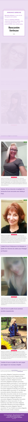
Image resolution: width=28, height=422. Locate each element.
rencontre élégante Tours (8, 378)
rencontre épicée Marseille (9, 392)
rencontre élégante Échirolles (9, 388)
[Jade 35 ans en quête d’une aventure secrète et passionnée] (14, 276)
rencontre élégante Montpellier (10, 399)
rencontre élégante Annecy (14, 380)
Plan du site (14, 418)
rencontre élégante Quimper (9, 381)
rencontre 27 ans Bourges (18, 390)
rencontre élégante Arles (15, 376)
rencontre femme (14, 370)
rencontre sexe (20, 371)
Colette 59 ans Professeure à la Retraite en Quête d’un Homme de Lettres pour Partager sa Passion (14, 249)
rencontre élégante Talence (14, 406)
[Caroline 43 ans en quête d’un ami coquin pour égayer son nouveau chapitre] (14, 333)
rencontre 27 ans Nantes (11, 385)
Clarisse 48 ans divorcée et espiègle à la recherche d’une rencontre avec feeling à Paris (13, 191)
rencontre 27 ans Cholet (8, 408)
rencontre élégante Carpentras (10, 374)
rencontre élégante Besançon (13, 397)
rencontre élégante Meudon (15, 387)
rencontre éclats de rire (13, 394)
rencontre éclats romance (11, 410)
